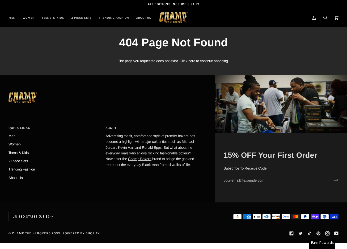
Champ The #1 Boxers (31, 233)
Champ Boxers (139, 159)
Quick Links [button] (19, 128)
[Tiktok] (309, 233)
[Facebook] (291, 233)
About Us (15, 178)
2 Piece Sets (18, 161)
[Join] (332, 180)
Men (11, 136)
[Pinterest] (318, 233)
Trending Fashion (21, 169)
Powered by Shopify (81, 233)
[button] (13, 18)
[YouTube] (336, 233)
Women (14, 144)
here (191, 61)
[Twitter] (300, 233)
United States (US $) (31, 216)
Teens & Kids (18, 153)
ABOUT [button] (111, 128)
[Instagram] (327, 233)
